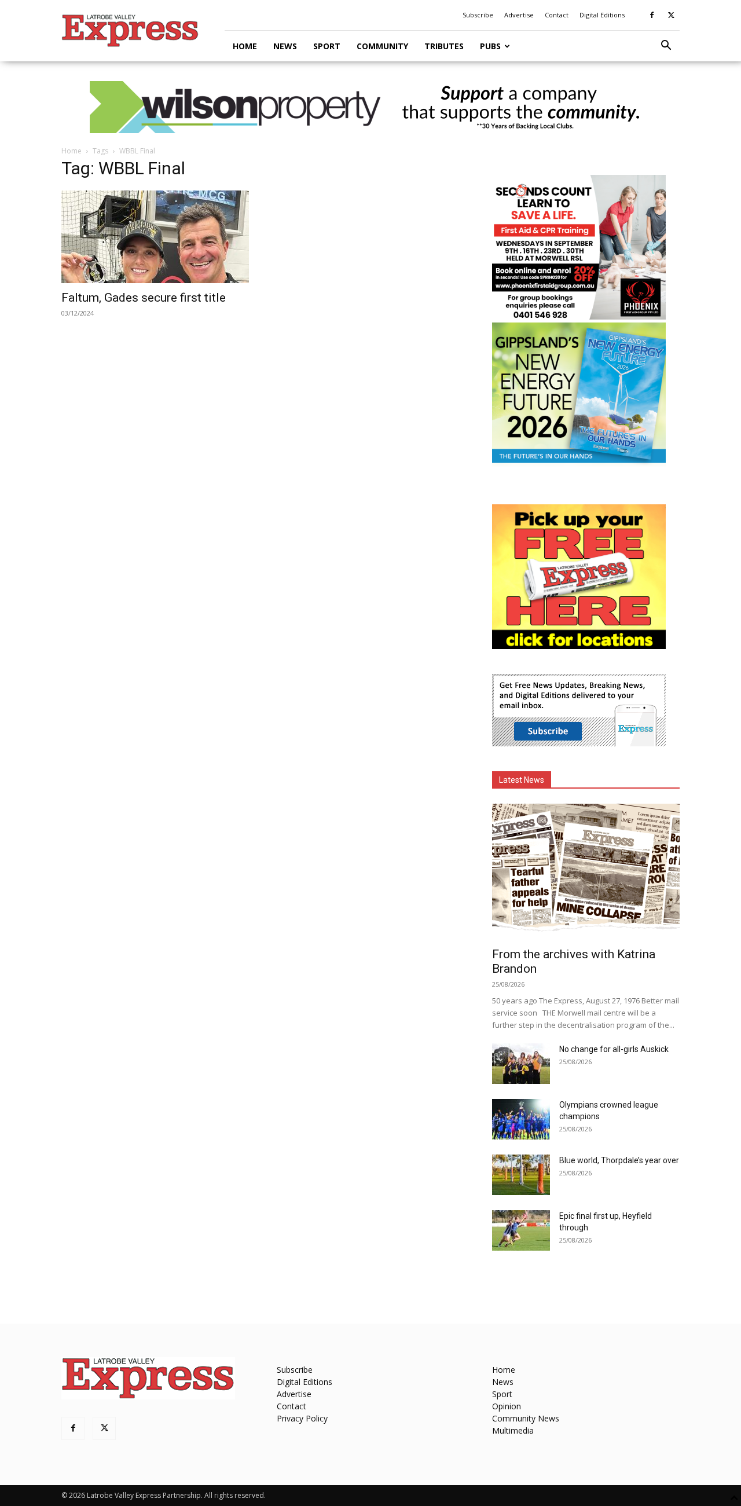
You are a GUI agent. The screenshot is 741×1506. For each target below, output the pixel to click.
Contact (556, 14)
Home (245, 46)
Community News (525, 1418)
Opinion (506, 1406)
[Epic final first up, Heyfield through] (521, 1230)
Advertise (519, 14)
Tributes (444, 46)
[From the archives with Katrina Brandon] (586, 872)
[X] (671, 15)
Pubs (490, 46)
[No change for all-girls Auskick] (521, 1063)
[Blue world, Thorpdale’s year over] (521, 1175)
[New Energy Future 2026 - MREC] (579, 464)
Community (382, 46)
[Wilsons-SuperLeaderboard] (370, 107)
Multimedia (513, 1430)
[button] (666, 46)
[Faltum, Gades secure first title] (155, 236)
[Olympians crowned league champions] (521, 1119)
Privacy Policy (302, 1418)
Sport (326, 46)
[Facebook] (652, 15)
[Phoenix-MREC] (579, 316)
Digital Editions (602, 14)
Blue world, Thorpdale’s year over (619, 1160)
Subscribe (478, 14)
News (285, 46)
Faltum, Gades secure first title (143, 298)
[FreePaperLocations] (579, 645)
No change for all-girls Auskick (614, 1049)
